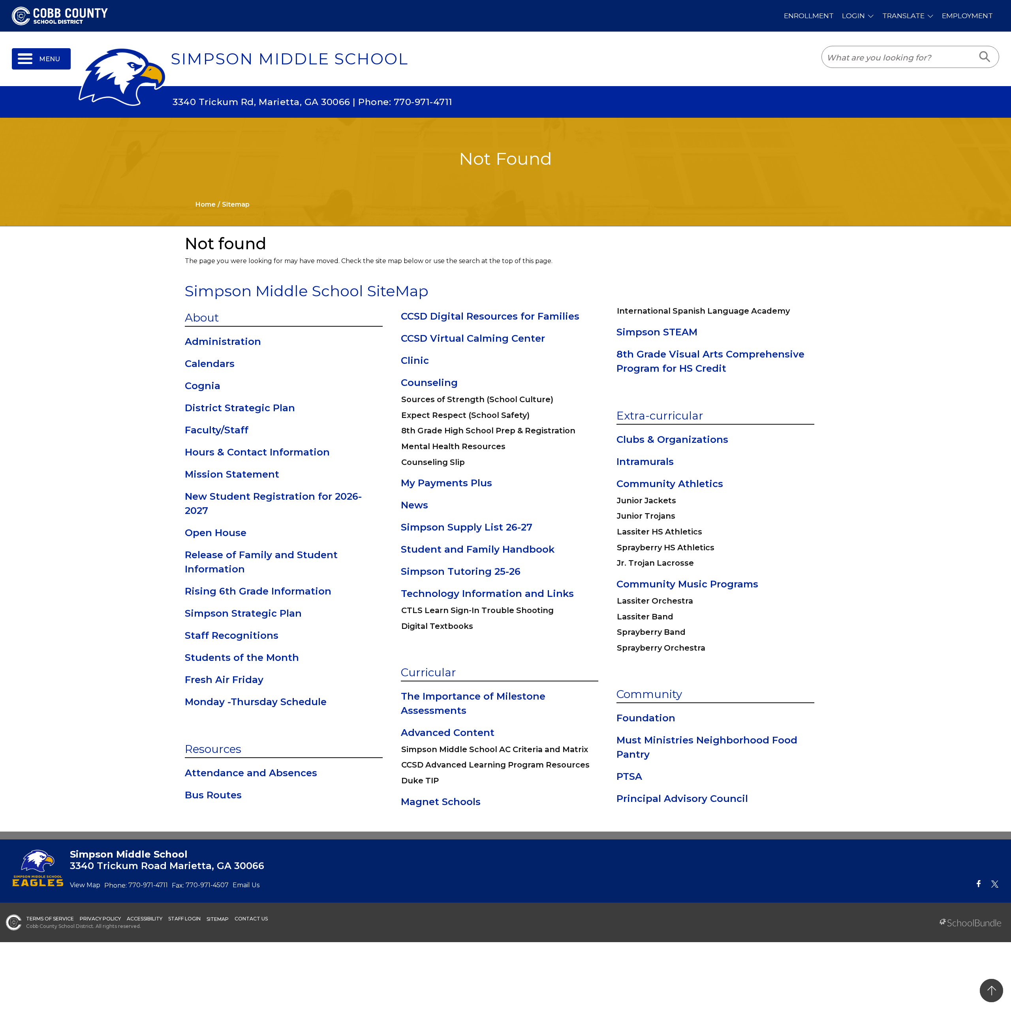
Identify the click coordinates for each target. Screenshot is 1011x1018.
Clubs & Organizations (672, 439)
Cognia (202, 385)
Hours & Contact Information (257, 452)
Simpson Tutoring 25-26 (461, 571)
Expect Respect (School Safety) (465, 415)
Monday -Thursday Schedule (256, 702)
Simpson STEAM (656, 332)
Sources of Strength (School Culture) (477, 399)
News (414, 505)
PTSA (629, 776)
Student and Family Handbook (477, 549)
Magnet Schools (441, 801)
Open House (215, 532)
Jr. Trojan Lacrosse (655, 563)
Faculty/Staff (216, 430)
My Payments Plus (446, 483)
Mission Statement (232, 474)
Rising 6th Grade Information (258, 591)
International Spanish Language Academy (703, 311)
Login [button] (853, 15)
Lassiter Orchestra (655, 601)
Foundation (645, 718)
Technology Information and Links (487, 593)
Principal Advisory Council (682, 798)
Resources (213, 749)
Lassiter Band (645, 616)
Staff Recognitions (231, 635)
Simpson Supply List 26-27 (466, 527)
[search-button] (985, 57)
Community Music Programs (687, 584)
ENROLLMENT (809, 15)
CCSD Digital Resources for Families (490, 316)
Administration (223, 341)
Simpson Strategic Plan (243, 613)
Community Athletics (669, 483)
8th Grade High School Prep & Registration (488, 430)
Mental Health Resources (453, 446)
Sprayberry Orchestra (661, 648)
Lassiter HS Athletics (659, 531)
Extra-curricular (659, 415)
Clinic (415, 360)
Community (649, 694)
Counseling (429, 382)
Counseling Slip (433, 462)
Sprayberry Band (651, 632)
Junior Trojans (646, 516)
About (202, 317)
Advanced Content (447, 732)
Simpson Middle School (289, 59)
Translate (903, 15)
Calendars (210, 363)
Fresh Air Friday (224, 679)
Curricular (428, 672)
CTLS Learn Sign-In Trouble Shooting (477, 610)
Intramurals (645, 461)
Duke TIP (420, 780)
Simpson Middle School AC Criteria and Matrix (494, 749)
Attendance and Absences (251, 773)
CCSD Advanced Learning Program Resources (495, 765)
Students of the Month (242, 657)
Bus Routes (213, 795)
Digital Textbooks (437, 626)
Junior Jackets (646, 500)
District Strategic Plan (240, 408)
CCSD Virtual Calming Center (473, 338)
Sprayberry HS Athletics (665, 547)
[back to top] (991, 990)
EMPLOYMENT (967, 15)
